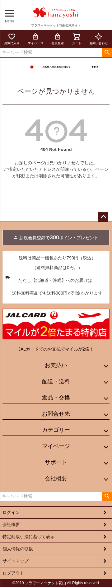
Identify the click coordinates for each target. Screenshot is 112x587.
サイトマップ (15, 560)
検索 (107, 52)
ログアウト (13, 573)
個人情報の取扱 (17, 548)
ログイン (11, 512)
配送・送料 (56, 381)
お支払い (56, 365)
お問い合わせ (98, 43)
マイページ (35, 43)
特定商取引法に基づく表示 (28, 536)
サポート (56, 462)
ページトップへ (103, 217)
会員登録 (57, 43)
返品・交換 (56, 397)
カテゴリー (56, 430)
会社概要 (56, 478)
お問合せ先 (56, 414)
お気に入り (12, 43)
